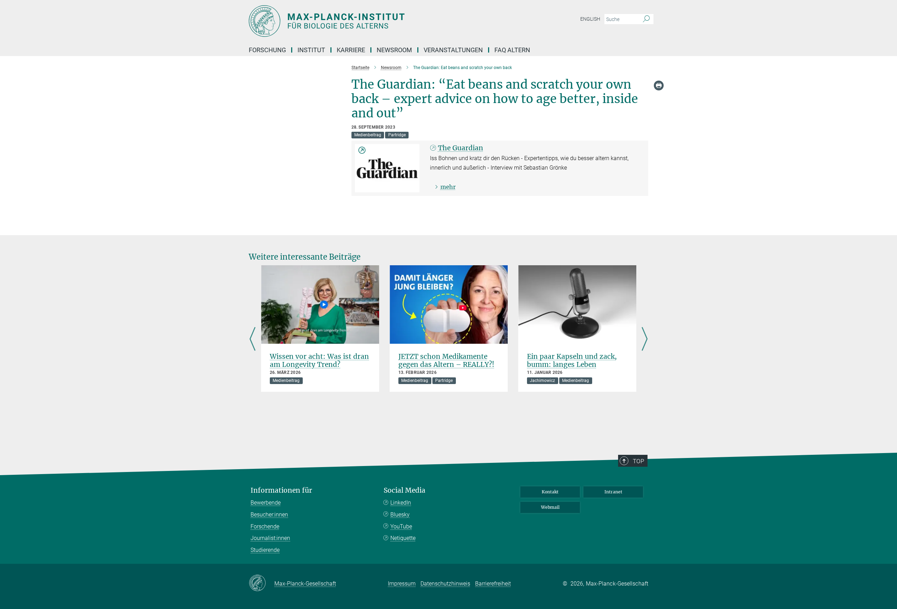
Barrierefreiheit (493, 583)
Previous (252, 339)
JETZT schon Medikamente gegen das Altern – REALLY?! (446, 360)
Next (644, 339)
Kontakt (550, 491)
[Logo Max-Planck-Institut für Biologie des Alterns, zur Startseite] (380, 21)
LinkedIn (400, 502)
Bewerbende (266, 502)
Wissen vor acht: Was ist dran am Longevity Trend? (319, 360)
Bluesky (400, 514)
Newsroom (394, 50)
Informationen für (281, 490)
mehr (448, 186)
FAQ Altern (512, 50)
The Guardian (460, 148)
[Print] (658, 85)
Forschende (265, 526)
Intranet (613, 491)
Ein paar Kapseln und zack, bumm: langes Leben (572, 360)
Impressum (402, 583)
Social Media (404, 490)
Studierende (265, 550)
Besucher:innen (269, 514)
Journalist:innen (270, 538)
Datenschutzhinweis (445, 583)
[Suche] (646, 19)
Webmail (550, 507)
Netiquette (403, 538)
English (590, 19)
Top (638, 461)
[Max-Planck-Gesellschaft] (261, 583)
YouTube (401, 526)
